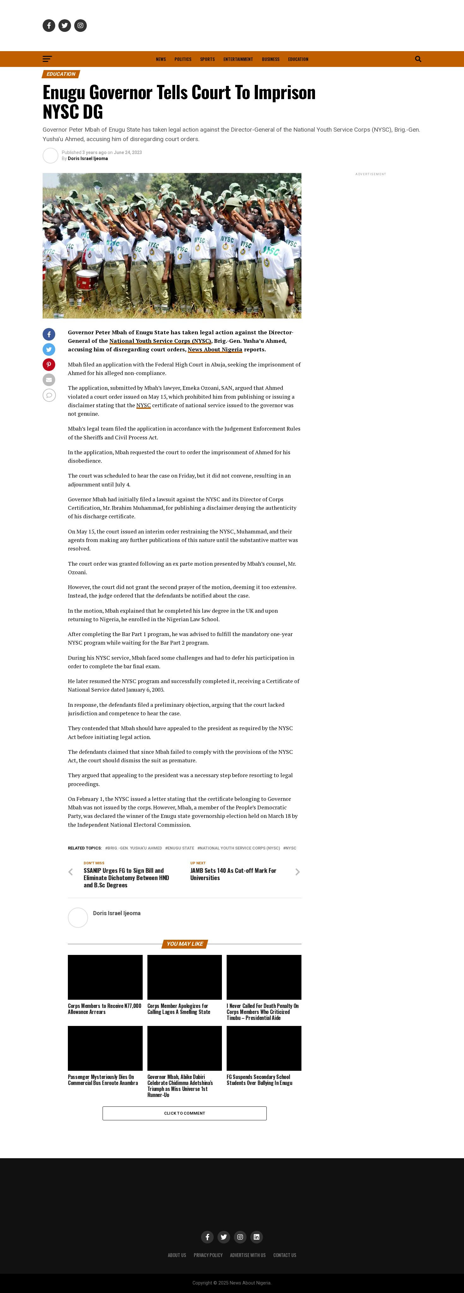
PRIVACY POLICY (208, 1255)
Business (270, 59)
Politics (183, 59)
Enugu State (181, 848)
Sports (207, 59)
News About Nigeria (215, 349)
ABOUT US (177, 1255)
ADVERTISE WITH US (248, 1255)
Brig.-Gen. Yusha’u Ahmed (135, 848)
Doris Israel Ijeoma (88, 158)
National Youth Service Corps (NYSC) (160, 340)
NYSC (143, 405)
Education (298, 59)
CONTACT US (284, 1255)
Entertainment (238, 59)
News (161, 59)
